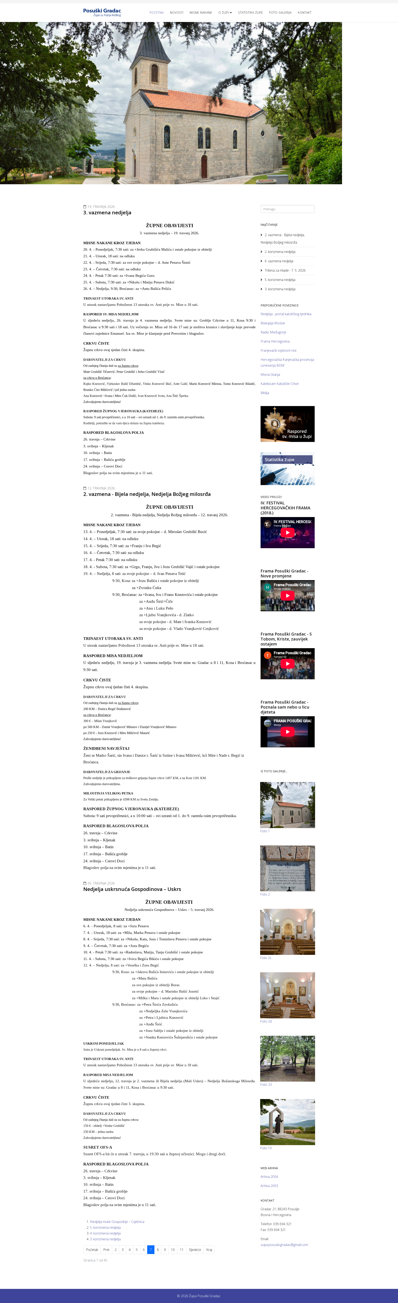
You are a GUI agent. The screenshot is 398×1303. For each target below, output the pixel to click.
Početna (157, 13)
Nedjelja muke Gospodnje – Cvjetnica (117, 1221)
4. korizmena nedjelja (105, 1233)
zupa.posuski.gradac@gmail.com (284, 1244)
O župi (223, 13)
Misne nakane (201, 13)
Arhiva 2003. (270, 1185)
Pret (106, 1249)
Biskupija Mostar (273, 323)
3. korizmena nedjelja (105, 1239)
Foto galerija (280, 13)
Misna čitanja (270, 374)
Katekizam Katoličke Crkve (280, 383)
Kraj (209, 1249)
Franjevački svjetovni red (278, 350)
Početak (92, 1249)
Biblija (265, 392)
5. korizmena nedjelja (105, 1227)
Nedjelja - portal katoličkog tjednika (286, 314)
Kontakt (305, 13)
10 (173, 1249)
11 (182, 1249)
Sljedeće (195, 1249)
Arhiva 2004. (270, 1176)
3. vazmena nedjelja (107, 212)
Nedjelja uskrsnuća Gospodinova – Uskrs (132, 889)
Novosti (176, 13)
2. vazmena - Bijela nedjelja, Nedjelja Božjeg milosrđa (147, 493)
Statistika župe (250, 13)
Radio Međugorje (273, 332)
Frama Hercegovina (275, 341)
